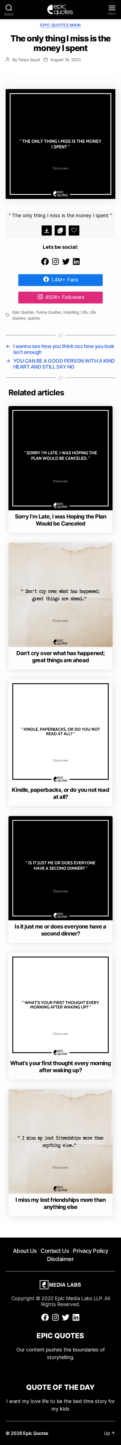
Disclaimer (60, 1259)
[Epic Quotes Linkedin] (76, 264)
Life (84, 312)
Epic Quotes (23, 312)
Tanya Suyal (29, 59)
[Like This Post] (74, 230)
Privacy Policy (90, 1250)
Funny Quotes (48, 312)
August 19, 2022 (65, 59)
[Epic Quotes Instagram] (55, 264)
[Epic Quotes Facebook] (45, 264)
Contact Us (55, 1250)
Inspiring (71, 312)
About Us (25, 1250)
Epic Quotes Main (60, 25)
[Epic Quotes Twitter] (65, 264)
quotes (34, 318)
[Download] (47, 230)
